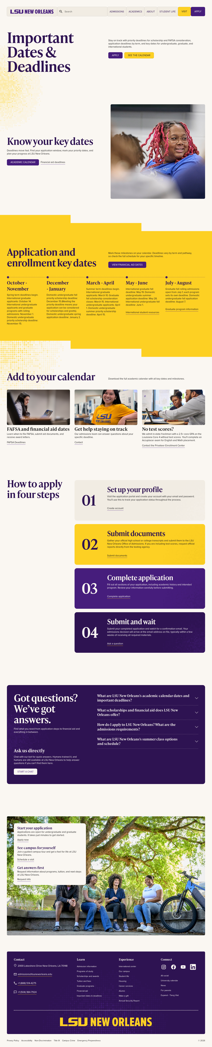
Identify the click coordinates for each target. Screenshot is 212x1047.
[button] (116, 11)
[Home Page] (32, 11)
